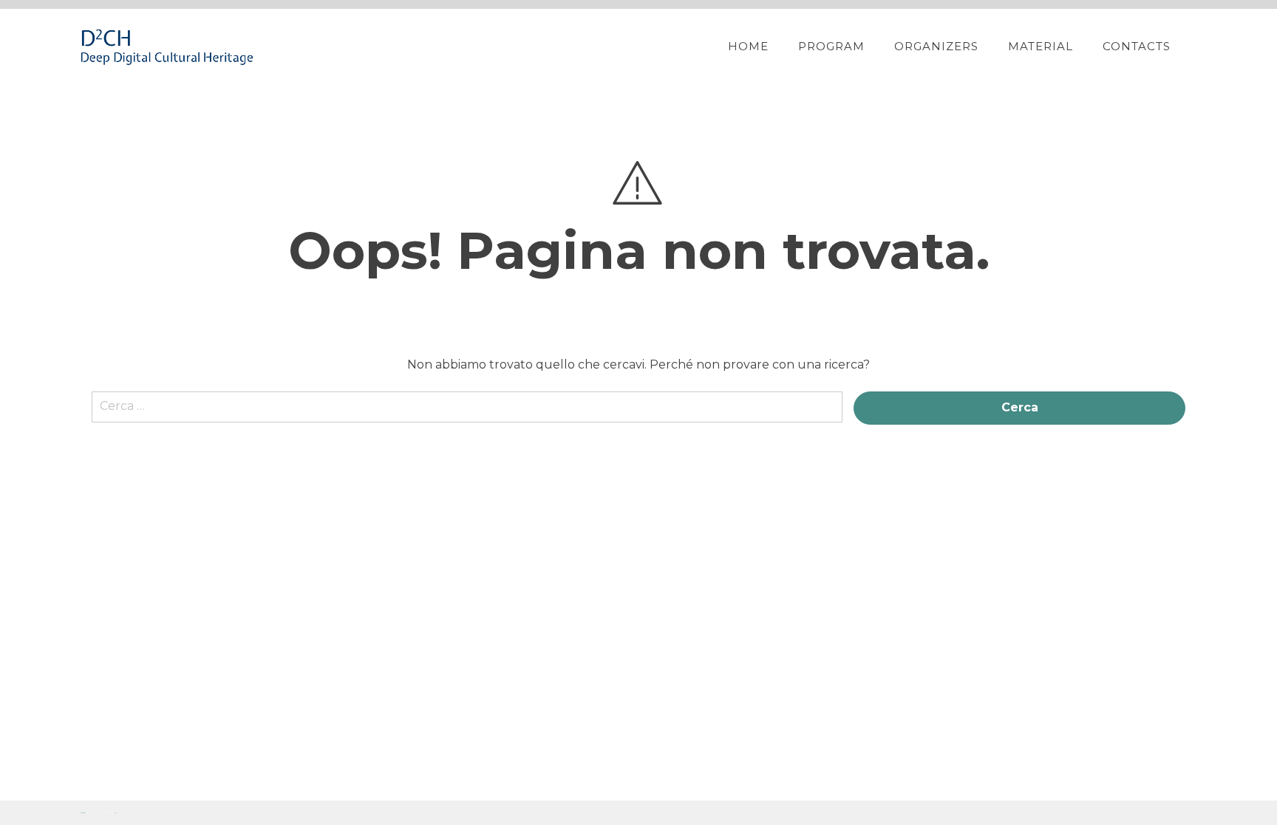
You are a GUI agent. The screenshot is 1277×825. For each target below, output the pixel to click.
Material (1040, 46)
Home (748, 46)
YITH (116, 813)
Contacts (1137, 46)
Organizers (936, 46)
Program (831, 46)
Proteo (83, 813)
